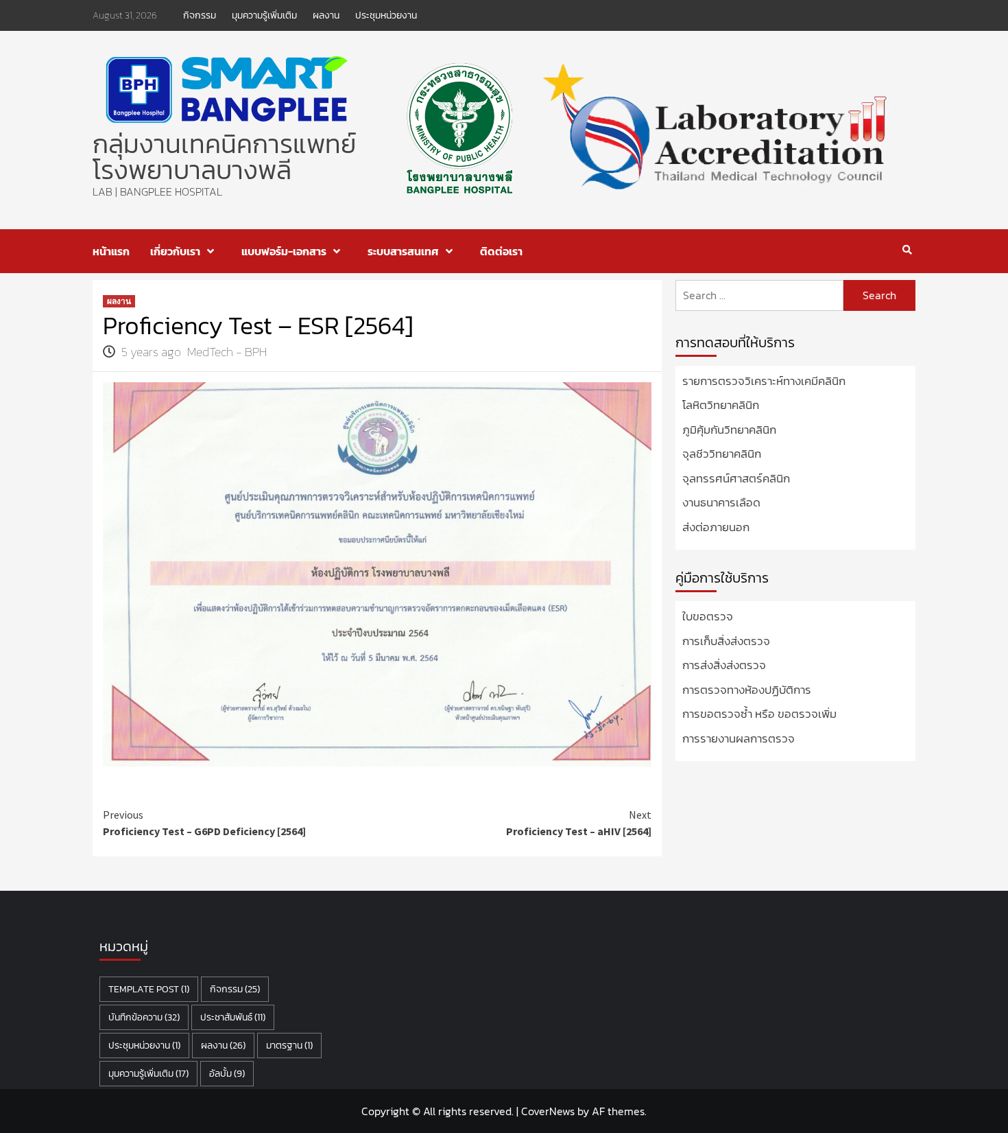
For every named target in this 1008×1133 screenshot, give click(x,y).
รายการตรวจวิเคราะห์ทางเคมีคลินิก (763, 381)
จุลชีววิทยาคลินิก (721, 454)
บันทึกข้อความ (144, 1017)
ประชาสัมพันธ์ (232, 1017)
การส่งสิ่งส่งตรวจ (724, 665)
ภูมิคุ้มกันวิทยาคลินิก (729, 430)
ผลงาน (326, 15)
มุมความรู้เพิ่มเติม (264, 15)
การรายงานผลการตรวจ (738, 738)
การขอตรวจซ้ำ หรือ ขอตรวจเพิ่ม (759, 714)
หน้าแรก (111, 251)
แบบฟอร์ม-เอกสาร (283, 251)
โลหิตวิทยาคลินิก (720, 405)
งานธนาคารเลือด (721, 502)
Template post (148, 989)
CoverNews (548, 1111)
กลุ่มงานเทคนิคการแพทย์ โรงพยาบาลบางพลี (224, 156)
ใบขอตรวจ (707, 616)
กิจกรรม (199, 15)
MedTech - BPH (227, 351)
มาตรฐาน (289, 1045)
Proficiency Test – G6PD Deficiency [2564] (204, 823)
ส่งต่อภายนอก (715, 527)
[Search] (906, 250)
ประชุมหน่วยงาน (386, 15)
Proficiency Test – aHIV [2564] (578, 823)
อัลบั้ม (227, 1073)
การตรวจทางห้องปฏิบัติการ (746, 690)
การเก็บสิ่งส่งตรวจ (726, 641)
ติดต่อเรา (501, 251)
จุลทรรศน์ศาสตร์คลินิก (736, 478)
